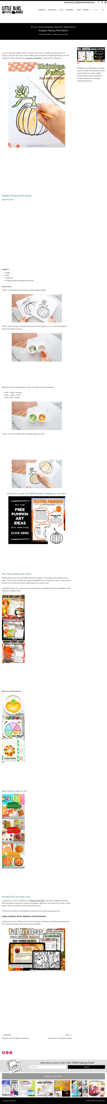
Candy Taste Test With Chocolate (60, 1036)
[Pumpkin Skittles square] (13, 705)
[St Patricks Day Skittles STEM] (13, 751)
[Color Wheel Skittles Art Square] (13, 728)
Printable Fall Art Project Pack (16, 896)
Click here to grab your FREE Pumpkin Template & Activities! (36, 493)
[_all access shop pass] (91, 56)
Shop (79, 10)
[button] (12, 64)
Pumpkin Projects (70, 27)
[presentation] (10, 1088)
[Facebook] (98, 2)
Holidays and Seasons (45, 27)
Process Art (58, 27)
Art (32, 27)
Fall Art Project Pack (37, 901)
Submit (86, 1067)
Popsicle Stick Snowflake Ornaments (15, 1036)
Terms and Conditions (9, 1100)
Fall (35, 27)
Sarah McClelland (46, 34)
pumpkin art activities (33, 58)
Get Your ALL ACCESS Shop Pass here (79, 2)
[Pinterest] (105, 2)
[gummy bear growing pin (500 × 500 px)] (13, 652)
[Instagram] (102, 2)
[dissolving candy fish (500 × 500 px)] (13, 629)
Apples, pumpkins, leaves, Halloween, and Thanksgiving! (24, 916)
